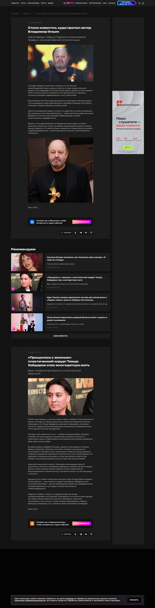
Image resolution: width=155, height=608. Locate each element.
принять (134, 600)
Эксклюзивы (33, 3)
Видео (50, 3)
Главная (15, 13)
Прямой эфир (81, 3)
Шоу (105, 3)
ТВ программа (95, 3)
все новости (60, 336)
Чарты (23, 3)
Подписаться (81, 222)
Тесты (43, 3)
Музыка (111, 3)
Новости (15, 3)
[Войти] (143, 3)
